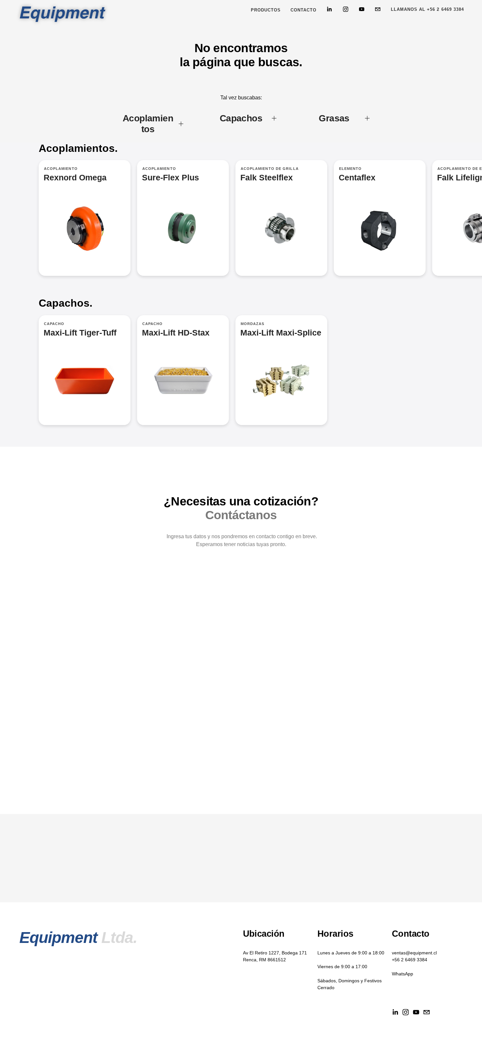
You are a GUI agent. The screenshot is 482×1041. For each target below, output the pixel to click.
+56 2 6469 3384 (409, 959)
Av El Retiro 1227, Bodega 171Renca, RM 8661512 (275, 956)
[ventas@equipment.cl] (377, 9)
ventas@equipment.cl (414, 952)
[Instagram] (345, 9)
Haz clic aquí (281, 218)
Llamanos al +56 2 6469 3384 (427, 9)
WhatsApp (402, 973)
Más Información (183, 218)
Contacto (303, 10)
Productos (266, 10)
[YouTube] (361, 9)
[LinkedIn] (329, 9)
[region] (241, 226)
